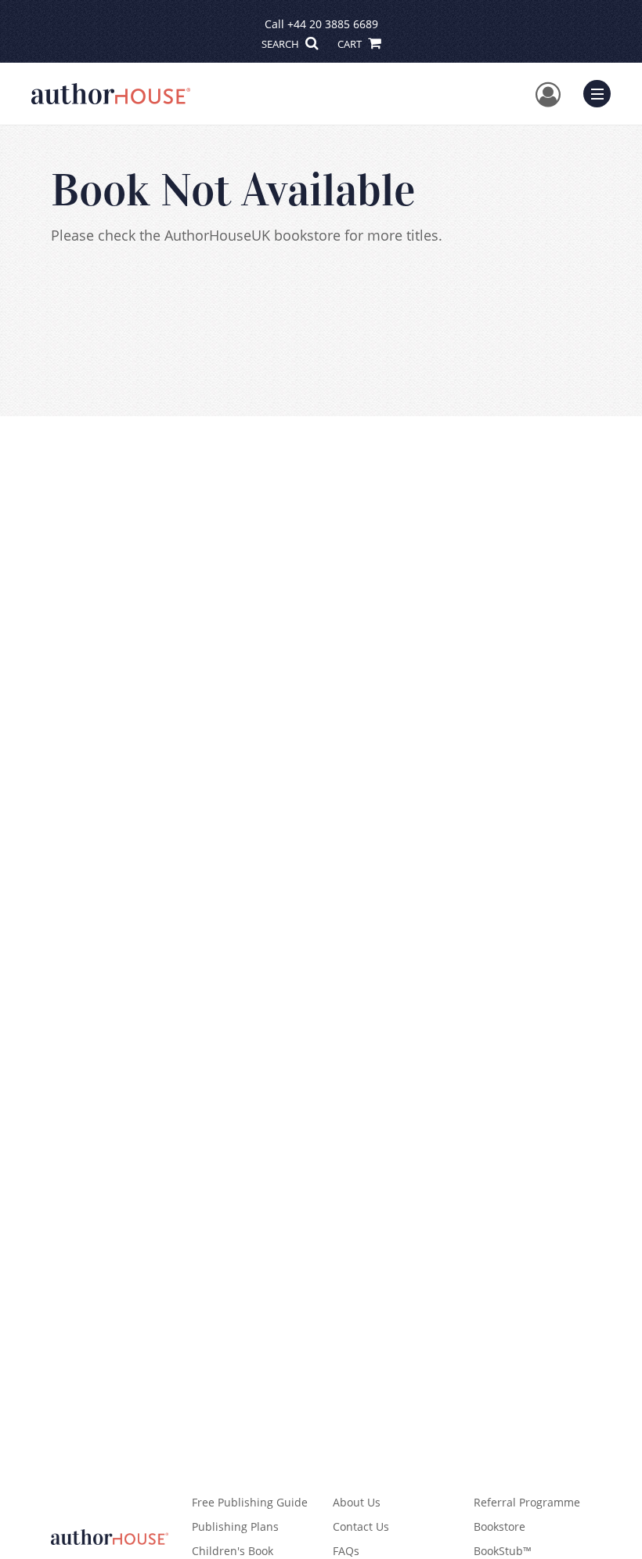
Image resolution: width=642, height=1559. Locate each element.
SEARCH (281, 44)
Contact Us (361, 1526)
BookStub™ (503, 1550)
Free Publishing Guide (250, 1502)
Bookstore (499, 1526)
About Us (357, 1502)
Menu (602, 92)
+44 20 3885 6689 (332, 23)
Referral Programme (527, 1502)
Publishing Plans (235, 1526)
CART (350, 44)
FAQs (346, 1550)
